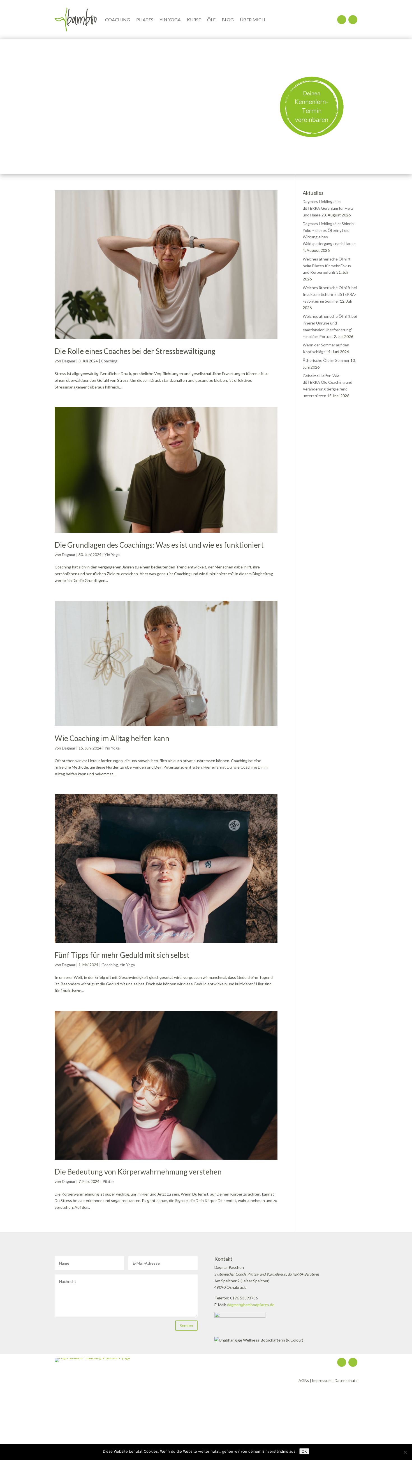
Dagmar (68, 360)
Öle (211, 19)
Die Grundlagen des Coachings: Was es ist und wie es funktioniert (159, 544)
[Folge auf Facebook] (352, 19)
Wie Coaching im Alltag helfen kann (112, 738)
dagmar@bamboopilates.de (250, 1304)
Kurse (194, 19)
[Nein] (405, 1452)
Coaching (117, 19)
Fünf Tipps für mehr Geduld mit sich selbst (122, 955)
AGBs (303, 1380)
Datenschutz (346, 1380)
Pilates (144, 19)
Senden (186, 1325)
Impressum (322, 1380)
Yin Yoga (170, 19)
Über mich (252, 19)
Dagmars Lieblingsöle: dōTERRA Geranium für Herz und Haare (328, 208)
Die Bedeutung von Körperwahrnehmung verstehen (138, 1171)
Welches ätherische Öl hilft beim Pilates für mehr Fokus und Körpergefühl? (327, 266)
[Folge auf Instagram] (341, 19)
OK (304, 1451)
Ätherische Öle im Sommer (326, 360)
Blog (228, 19)
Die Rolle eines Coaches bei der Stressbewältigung (135, 351)
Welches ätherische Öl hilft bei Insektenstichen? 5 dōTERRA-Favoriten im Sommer (330, 294)
